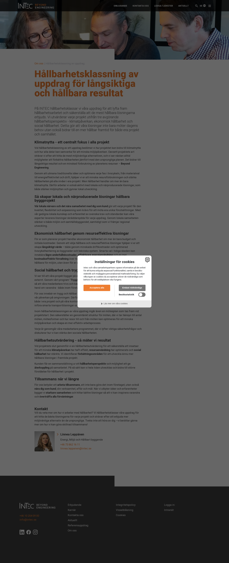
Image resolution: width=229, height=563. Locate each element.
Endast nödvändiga (132, 288)
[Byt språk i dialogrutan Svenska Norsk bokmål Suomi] (147, 260)
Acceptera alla (97, 288)
